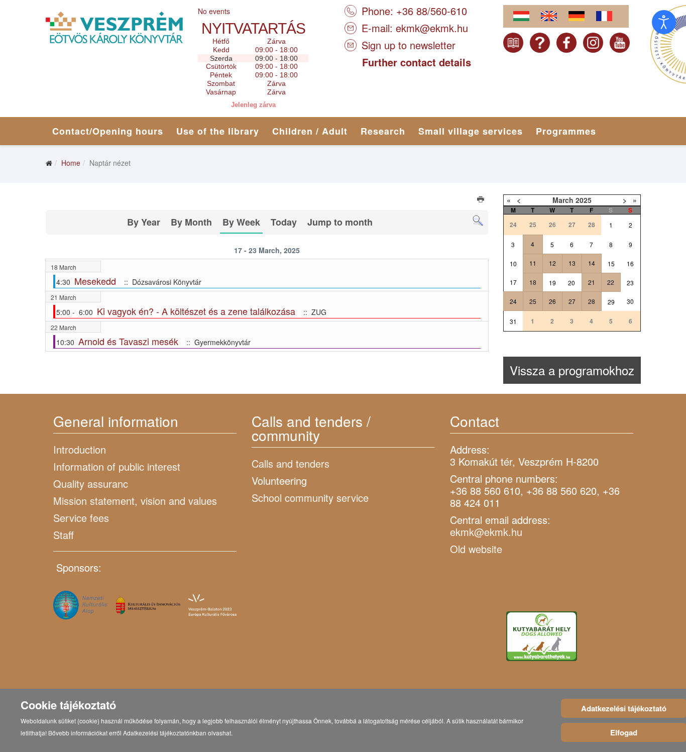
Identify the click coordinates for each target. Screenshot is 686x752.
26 (552, 301)
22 (610, 282)
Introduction (79, 449)
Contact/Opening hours (107, 131)
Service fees (81, 517)
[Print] (481, 200)
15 (611, 263)
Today (284, 222)
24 (513, 301)
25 (532, 301)
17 (513, 282)
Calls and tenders (290, 463)
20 (571, 282)
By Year (143, 222)
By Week (241, 222)
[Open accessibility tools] (664, 22)
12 (552, 263)
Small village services (470, 131)
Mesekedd (95, 280)
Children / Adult (310, 131)
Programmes (566, 131)
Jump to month (340, 222)
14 (591, 263)
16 (630, 263)
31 (513, 321)
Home (70, 163)
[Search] (478, 221)
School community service (310, 497)
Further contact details (416, 62)
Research (383, 131)
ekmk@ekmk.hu (432, 28)
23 (630, 282)
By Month (191, 222)
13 (572, 263)
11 (532, 263)
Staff (63, 534)
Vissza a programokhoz (572, 370)
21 (591, 282)
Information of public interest (116, 466)
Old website (476, 549)
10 (513, 263)
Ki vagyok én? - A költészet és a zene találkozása (196, 310)
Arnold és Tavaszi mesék (128, 341)
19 (552, 282)
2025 (584, 200)
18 (532, 282)
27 (572, 301)
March (563, 200)
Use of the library (217, 131)
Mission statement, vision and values (135, 500)
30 (630, 301)
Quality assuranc (90, 483)
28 (591, 301)
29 (611, 301)
